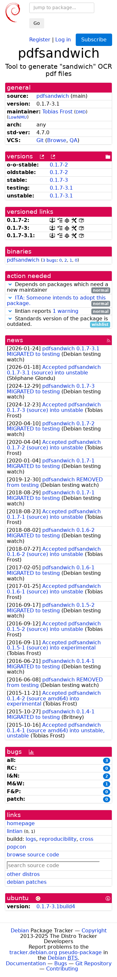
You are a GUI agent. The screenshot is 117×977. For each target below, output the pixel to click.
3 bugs (50, 260)
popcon (16, 847)
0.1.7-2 (59, 165)
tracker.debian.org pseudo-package (55, 952)
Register (39, 39)
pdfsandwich (52, 96)
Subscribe (94, 39)
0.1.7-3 (59, 180)
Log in (63, 39)
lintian (14, 831)
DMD (81, 111)
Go (36, 23)
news (15, 340)
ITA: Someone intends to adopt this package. (56, 300)
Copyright (94, 930)
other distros (23, 874)
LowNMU (17, 117)
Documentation (26, 963)
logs (31, 839)
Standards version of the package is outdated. (58, 321)
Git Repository (93, 963)
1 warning (65, 311)
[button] (10, 284)
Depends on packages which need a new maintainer (58, 287)
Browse (56, 140)
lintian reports (61, 311)
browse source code (33, 855)
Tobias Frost (57, 112)
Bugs (60, 963)
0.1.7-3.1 (61, 188)
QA (73, 140)
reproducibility (57, 839)
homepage (21, 823)
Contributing (62, 969)
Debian (20, 930)
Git (40, 140)
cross (86, 839)
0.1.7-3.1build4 (55, 906)
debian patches (26, 882)
